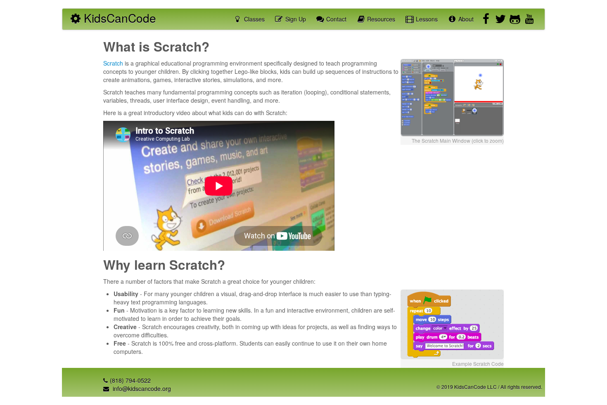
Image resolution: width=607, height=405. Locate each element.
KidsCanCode (118, 17)
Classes (253, 19)
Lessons (426, 19)
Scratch (113, 63)
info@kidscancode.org (141, 388)
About (465, 19)
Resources (380, 19)
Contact (335, 19)
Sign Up (295, 19)
